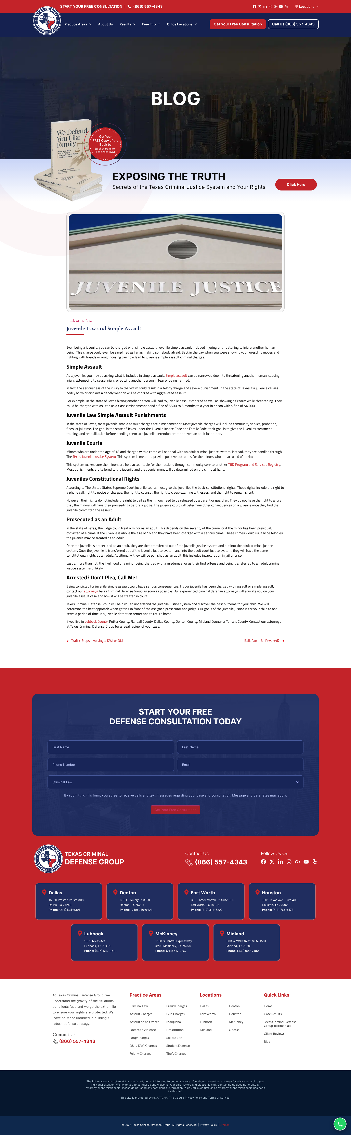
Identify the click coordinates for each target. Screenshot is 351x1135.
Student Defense (80, 321)
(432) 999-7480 (248, 950)
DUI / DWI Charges (143, 1045)
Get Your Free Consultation (175, 810)
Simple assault (176, 375)
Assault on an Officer (144, 1022)
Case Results (273, 1014)
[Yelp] (286, 6)
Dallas (204, 1006)
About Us (105, 24)
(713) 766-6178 (283, 909)
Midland (206, 1030)
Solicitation (174, 1037)
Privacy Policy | (209, 1124)
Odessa (234, 1030)
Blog (267, 1041)
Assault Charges (141, 1014)
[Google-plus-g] (275, 6)
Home (268, 1006)
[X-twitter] (260, 6)
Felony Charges (140, 1053)
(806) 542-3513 (106, 950)
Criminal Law (139, 1006)
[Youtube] (281, 6)
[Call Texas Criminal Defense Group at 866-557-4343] (340, 1124)
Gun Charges (175, 1014)
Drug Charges (139, 1037)
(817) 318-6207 (212, 909)
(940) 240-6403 (141, 909)
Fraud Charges (176, 1006)
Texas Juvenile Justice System (94, 456)
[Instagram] (270, 6)
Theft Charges (176, 1053)
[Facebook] (254, 6)
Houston (235, 1014)
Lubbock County (96, 621)
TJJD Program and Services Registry (254, 464)
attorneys (91, 591)
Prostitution (175, 1030)
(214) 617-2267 (176, 950)
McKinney (236, 1022)
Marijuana (173, 1022)
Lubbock (206, 1022)
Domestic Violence (143, 1030)
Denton (234, 1006)
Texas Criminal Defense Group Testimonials (280, 1023)
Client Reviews (274, 1033)
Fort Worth (208, 1014)
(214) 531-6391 (69, 909)
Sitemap (224, 1124)
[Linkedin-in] (265, 6)
